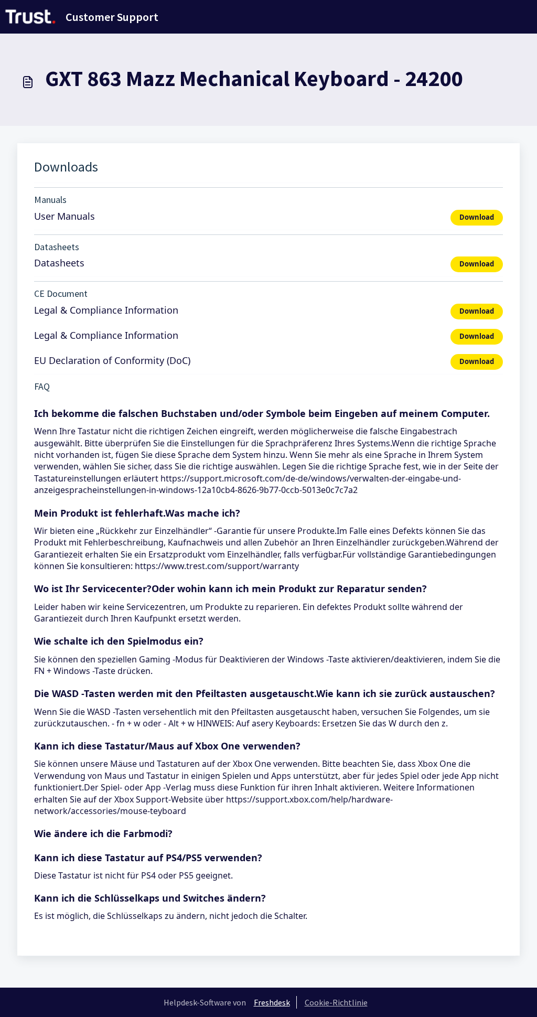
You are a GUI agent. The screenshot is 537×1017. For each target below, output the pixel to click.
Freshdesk (272, 1002)
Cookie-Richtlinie (336, 1002)
